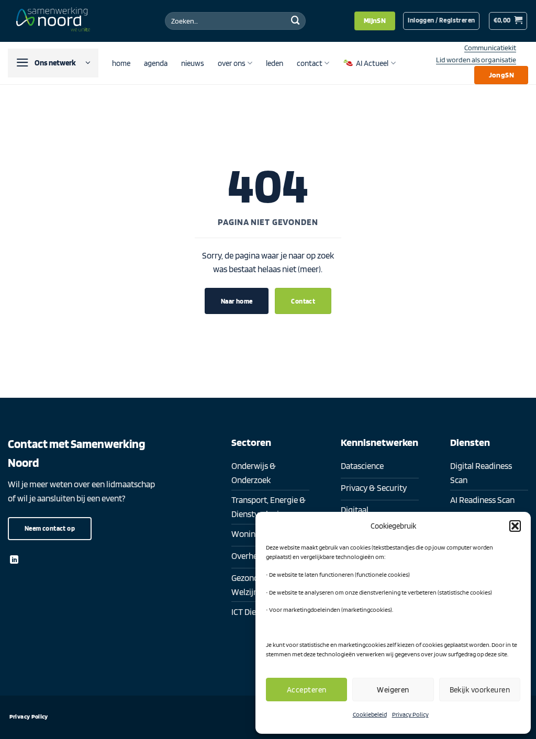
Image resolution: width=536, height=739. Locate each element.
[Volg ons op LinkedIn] (14, 560)
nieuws (192, 63)
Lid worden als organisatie (476, 59)
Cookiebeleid (370, 714)
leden (274, 63)
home (121, 63)
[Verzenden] (295, 21)
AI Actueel (372, 63)
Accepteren (307, 690)
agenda (156, 63)
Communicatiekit (490, 47)
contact (309, 63)
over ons (231, 63)
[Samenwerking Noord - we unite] (55, 21)
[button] (515, 526)
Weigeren (393, 690)
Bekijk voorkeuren (480, 690)
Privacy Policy (410, 714)
